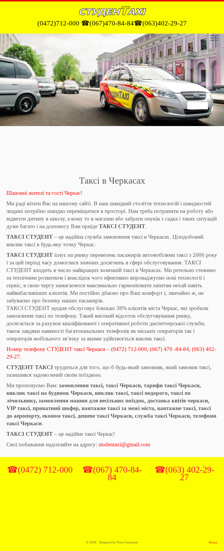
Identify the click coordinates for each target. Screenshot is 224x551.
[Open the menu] (214, 38)
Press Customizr (127, 542)
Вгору (213, 542)
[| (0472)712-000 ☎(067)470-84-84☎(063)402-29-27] (112, 11)
